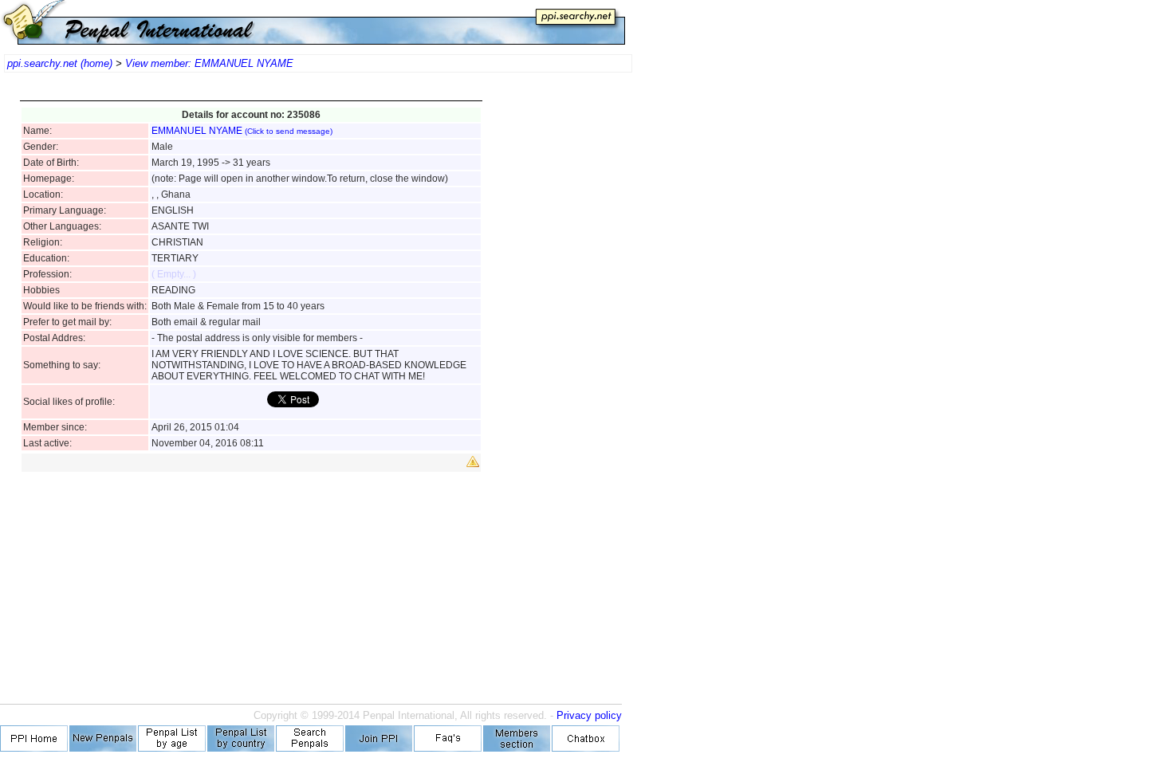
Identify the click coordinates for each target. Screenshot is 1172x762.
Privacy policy (589, 715)
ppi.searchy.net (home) (59, 63)
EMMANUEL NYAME (241, 130)
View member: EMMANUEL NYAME (209, 63)
